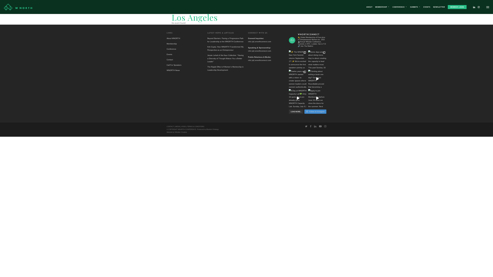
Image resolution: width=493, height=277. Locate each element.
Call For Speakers (174, 65)
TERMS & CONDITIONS (195, 126)
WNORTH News (173, 70)
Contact (170, 60)
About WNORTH (173, 38)
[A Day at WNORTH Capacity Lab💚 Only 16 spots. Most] (298, 98)
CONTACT (170, 126)
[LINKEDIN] (474, 7)
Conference (171, 49)
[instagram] (325, 126)
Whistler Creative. (181, 132)
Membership (172, 44)
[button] (487, 7)
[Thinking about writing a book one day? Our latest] (317, 79)
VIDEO (183, 126)
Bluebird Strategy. (212, 129)
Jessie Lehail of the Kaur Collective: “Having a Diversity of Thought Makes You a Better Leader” (225, 58)
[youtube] (320, 126)
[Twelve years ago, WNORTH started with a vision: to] (298, 79)
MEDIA (177, 126)
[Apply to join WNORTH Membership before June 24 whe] (317, 98)
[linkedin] (315, 126)
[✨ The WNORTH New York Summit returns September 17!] (298, 59)
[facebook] (310, 126)
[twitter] (306, 126)
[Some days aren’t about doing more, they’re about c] (317, 59)
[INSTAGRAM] (478, 7)
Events (169, 54)
